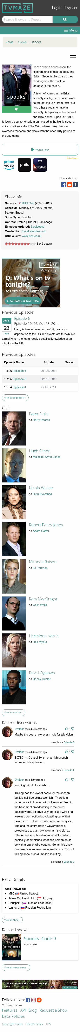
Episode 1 (68, 770)
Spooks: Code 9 (40, 939)
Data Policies (13, 1017)
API (23, 1011)
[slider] (20, 243)
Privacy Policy (34, 1024)
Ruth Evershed (42, 494)
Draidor (19, 729)
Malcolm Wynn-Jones (47, 456)
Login (57, 7)
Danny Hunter (41, 679)
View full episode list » (15, 397)
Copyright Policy (12, 1024)
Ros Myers (40, 641)
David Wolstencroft (33, 231)
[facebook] (63, 185)
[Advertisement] (31, 283)
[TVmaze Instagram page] (33, 1000)
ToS (48, 1024)
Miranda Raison (43, 562)
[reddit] (69, 185)
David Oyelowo (42, 673)
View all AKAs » (12, 919)
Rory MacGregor (43, 599)
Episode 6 (22, 318)
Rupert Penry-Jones (46, 525)
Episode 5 (19, 379)
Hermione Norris (43, 636)
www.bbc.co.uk (31, 236)
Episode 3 (68, 861)
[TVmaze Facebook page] (28, 1000)
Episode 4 (19, 387)
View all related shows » (16, 967)
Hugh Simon (39, 451)
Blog (33, 1011)
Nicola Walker (41, 488)
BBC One (28, 203)
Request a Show (53, 1011)
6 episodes (37, 226)
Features (9, 1011)
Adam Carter (41, 531)
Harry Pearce (41, 420)
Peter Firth (38, 414)
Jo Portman (40, 568)
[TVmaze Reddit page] (39, 1000)
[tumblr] (75, 185)
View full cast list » (13, 712)
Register (70, 7)
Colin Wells (40, 605)
